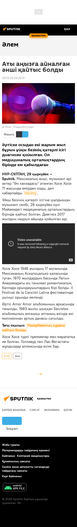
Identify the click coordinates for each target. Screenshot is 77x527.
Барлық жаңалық (13, 410)
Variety (30, 193)
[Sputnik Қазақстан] (12, 30)
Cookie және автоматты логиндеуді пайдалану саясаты (25, 469)
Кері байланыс (12, 476)
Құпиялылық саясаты (16, 461)
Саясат (35, 410)
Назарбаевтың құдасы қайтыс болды (34, 327)
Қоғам (68, 410)
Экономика (52, 410)
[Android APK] (15, 487)
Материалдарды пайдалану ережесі (26, 450)
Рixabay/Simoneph (23, 126)
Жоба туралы (11, 445)
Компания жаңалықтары (33, 456)
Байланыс (8, 456)
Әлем (7, 355)
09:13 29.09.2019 (13, 78)
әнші (17, 355)
